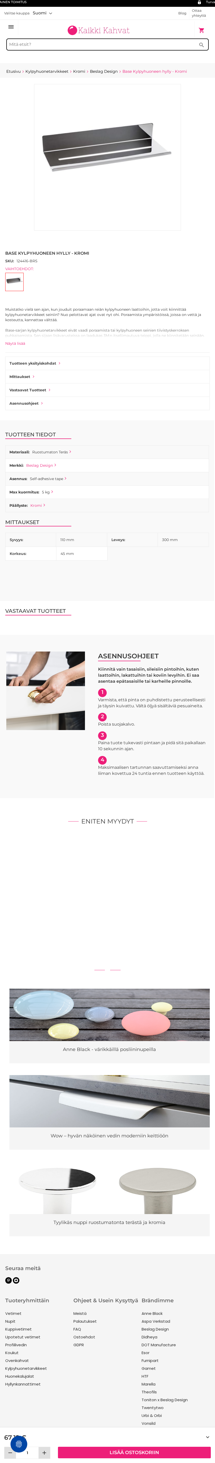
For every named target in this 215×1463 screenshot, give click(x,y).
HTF (145, 1376)
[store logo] (98, 28)
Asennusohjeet (24, 403)
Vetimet (13, 1313)
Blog (182, 13)
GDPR (78, 1345)
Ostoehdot (84, 1337)
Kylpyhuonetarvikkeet (26, 1368)
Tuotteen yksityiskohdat (32, 363)
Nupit (10, 1321)
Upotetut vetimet (22, 1337)
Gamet (149, 1368)
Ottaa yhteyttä (199, 13)
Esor (145, 1352)
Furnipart (150, 1360)
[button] (42, 13)
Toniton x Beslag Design (165, 1400)
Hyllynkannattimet (23, 1384)
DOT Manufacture (159, 1345)
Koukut (12, 1352)
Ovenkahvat (17, 1360)
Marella (148, 1384)
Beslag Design (39, 465)
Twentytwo (153, 1407)
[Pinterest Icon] (8, 1282)
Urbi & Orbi (152, 1415)
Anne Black (152, 1313)
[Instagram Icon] (16, 1282)
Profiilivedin (16, 1345)
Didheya (149, 1337)
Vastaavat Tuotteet (27, 390)
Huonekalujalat (19, 1376)
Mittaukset (19, 376)
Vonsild (148, 1423)
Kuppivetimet (18, 1329)
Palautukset (85, 1321)
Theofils (149, 1392)
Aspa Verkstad (156, 1321)
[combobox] (107, 44)
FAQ (77, 1329)
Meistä (80, 1313)
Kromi (36, 505)
